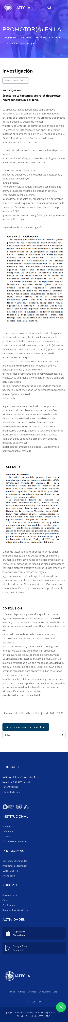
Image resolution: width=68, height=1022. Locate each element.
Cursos (27, 37)
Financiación (8, 875)
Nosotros (7, 826)
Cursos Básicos (10, 870)
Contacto (6, 836)
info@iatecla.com (11, 791)
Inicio (12, 991)
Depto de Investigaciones (15, 910)
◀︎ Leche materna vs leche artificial (25, 727)
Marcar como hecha (16, 80)
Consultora (44, 991)
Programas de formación (14, 865)
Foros (5, 900)
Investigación (30, 43)
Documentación (10, 895)
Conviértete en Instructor (14, 841)
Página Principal (13, 37)
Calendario (8, 831)
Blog (55, 991)
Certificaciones (43, 37)
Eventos (32, 991)
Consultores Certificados (14, 860)
